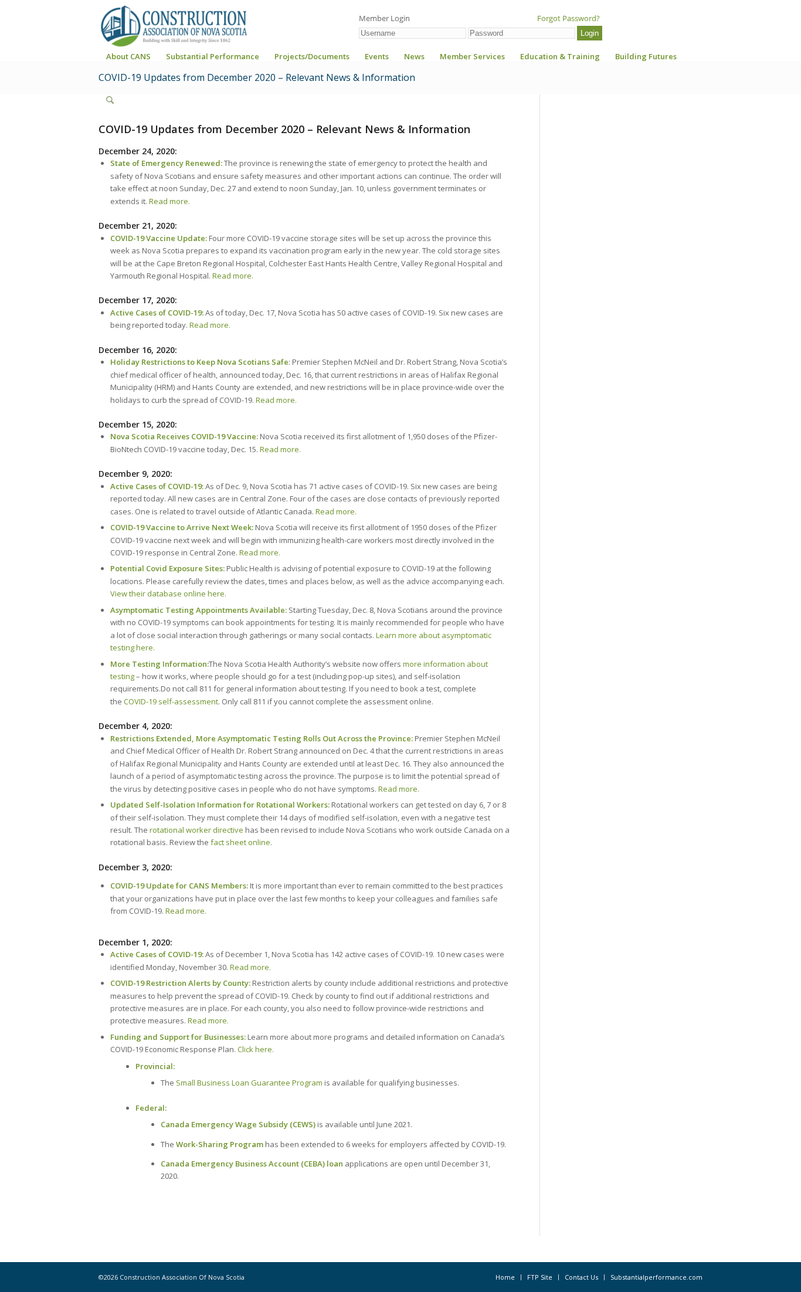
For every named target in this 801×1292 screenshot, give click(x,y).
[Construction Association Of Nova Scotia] (173, 26)
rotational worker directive (196, 830)
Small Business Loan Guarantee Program (249, 1082)
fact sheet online (240, 842)
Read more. (169, 201)
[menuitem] (128, 60)
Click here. (255, 1049)
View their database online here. (168, 593)
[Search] (110, 100)
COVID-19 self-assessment (171, 701)
